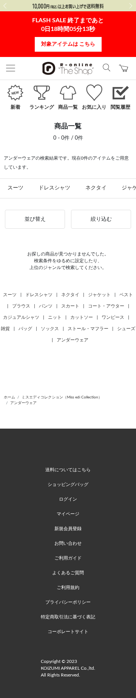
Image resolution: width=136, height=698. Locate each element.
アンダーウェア (72, 340)
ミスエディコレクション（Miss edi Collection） (62, 397)
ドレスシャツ (54, 188)
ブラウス (21, 306)
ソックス (50, 328)
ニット (55, 317)
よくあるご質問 (68, 572)
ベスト (126, 294)
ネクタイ (96, 188)
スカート (70, 306)
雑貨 (5, 328)
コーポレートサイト (68, 631)
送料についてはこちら (68, 469)
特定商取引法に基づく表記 (68, 617)
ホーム (9, 397)
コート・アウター (106, 306)
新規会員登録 (68, 528)
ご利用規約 (68, 587)
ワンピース (113, 317)
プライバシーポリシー (68, 602)
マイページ (68, 514)
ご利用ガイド (68, 558)
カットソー (81, 317)
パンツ (46, 306)
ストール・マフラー (88, 328)
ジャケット (99, 294)
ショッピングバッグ (68, 484)
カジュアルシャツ (21, 317)
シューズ (126, 328)
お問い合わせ (68, 543)
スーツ (15, 188)
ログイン (68, 499)
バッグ (25, 328)
